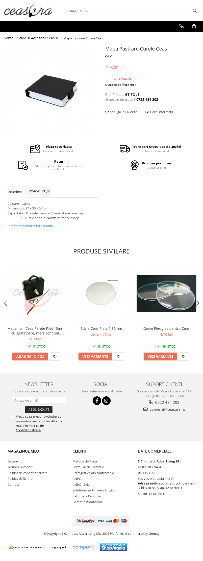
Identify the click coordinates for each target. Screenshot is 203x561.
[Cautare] (194, 11)
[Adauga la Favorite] (54, 356)
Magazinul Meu (23, 451)
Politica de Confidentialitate (30, 427)
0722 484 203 (166, 402)
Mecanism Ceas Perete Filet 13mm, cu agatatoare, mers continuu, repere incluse (36, 330)
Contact (13, 484)
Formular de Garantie (88, 467)
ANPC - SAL (81, 484)
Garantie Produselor (87, 502)
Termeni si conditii (20, 467)
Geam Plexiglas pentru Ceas (166, 328)
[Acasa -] (28, 11)
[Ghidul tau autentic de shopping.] (83, 547)
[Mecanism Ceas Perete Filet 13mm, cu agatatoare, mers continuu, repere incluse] (36, 293)
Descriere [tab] (14, 191)
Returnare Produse (87, 496)
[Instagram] (106, 400)
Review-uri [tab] (39, 191)
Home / (10, 38)
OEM (108, 56)
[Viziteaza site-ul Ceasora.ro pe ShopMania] (113, 547)
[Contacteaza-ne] (181, 26)
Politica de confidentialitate (27, 473)
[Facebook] (97, 400)
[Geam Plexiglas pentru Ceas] (166, 293)
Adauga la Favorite (123, 112)
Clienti (79, 451)
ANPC (77, 478)
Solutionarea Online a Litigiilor (95, 490)
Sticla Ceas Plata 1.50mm (101, 328)
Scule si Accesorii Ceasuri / (40, 38)
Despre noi (15, 461)
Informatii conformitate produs (30, 226)
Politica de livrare (19, 478)
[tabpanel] (51, 91)
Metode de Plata (85, 461)
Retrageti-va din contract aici (93, 473)
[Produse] (8, 27)
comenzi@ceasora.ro (167, 409)
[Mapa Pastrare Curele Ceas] (51, 91)
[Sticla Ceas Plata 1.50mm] (101, 293)
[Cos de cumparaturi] (194, 26)
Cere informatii (161, 112)
